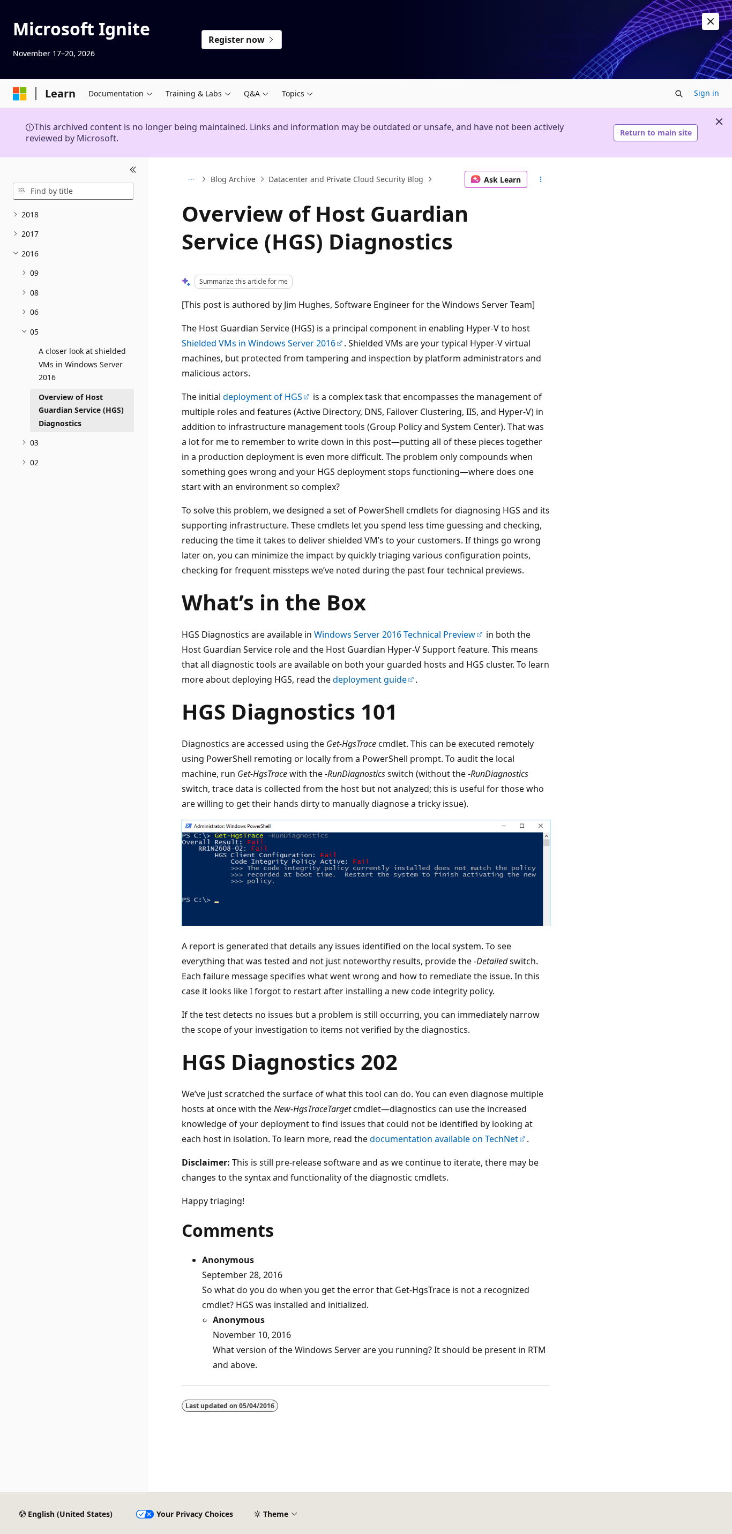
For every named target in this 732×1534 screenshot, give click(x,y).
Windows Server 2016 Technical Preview (394, 634)
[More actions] (541, 179)
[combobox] (73, 191)
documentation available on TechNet (444, 1139)
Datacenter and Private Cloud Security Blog (345, 179)
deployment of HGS (262, 397)
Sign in (706, 93)
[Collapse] (133, 170)
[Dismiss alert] (710, 21)
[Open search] (679, 93)
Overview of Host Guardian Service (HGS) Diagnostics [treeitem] (81, 410)
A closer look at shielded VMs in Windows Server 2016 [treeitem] (82, 364)
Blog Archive (233, 179)
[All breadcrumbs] (191, 179)
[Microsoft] (20, 94)
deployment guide (370, 679)
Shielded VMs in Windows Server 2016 (258, 343)
